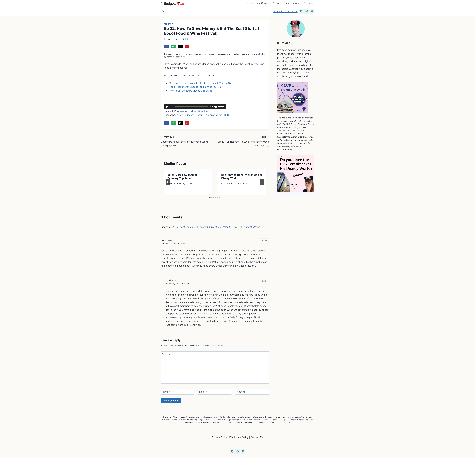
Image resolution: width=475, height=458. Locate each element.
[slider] (221, 106)
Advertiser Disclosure (285, 11)
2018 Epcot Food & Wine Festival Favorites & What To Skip (201, 83)
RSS (226, 115)
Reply (264, 240)
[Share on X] (180, 46)
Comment (168, 354)
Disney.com (287, 149)
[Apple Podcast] (312, 11)
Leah (168, 39)
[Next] (262, 182)
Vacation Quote (292, 3)
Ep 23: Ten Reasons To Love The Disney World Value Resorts (243, 141)
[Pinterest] (243, 451)
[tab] (210, 197)
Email (203, 391)
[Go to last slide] (168, 182)
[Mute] (215, 107)
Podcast (168, 24)
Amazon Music (214, 115)
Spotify (200, 115)
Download (203, 111)
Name (166, 391)
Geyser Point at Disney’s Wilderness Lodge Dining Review (184, 141)
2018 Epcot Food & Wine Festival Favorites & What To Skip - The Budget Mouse (216, 227)
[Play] (167, 107)
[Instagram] (306, 11)
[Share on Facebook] (166, 46)
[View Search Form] (163, 11)
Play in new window (185, 111)
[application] (195, 106)
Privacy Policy (220, 437)
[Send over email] (173, 46)
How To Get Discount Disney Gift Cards (190, 90)
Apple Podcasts (185, 115)
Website (240, 391)
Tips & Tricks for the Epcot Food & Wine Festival (195, 86)
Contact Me (256, 437)
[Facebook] (301, 11)
